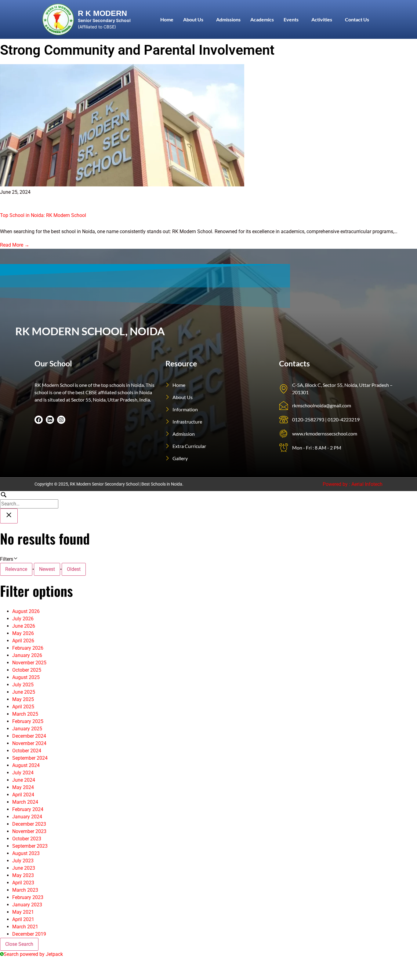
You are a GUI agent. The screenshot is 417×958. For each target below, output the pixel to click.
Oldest (74, 569)
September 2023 (30, 846)
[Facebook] (38, 420)
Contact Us (357, 19)
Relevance (16, 569)
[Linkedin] (50, 420)
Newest (47, 569)
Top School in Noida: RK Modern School (43, 215)
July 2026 (23, 619)
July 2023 (23, 861)
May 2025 (23, 699)
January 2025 (27, 729)
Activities (321, 19)
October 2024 (26, 751)
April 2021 (23, 919)
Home (166, 19)
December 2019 (29, 934)
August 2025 (26, 677)
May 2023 (23, 875)
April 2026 (23, 641)
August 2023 (26, 853)
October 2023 (26, 839)
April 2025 (23, 707)
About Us (193, 19)
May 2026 (23, 633)
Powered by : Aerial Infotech (353, 484)
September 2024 (30, 758)
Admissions (228, 19)
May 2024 (23, 787)
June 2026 (23, 626)
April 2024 (23, 795)
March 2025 (25, 714)
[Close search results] (9, 515)
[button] (194, 19)
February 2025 (27, 721)
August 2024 (26, 765)
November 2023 (29, 831)
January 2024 (27, 817)
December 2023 (29, 824)
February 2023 (27, 897)
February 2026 (27, 648)
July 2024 (23, 773)
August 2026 (26, 611)
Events (291, 19)
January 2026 (27, 655)
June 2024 (23, 780)
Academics (262, 19)
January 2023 (27, 905)
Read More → (14, 245)
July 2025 (23, 685)
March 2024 (25, 802)
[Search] (29, 499)
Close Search (19, 944)
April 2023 (23, 883)
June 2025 (23, 692)
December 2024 (29, 736)
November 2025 (29, 663)
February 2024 (27, 809)
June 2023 (23, 868)
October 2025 (26, 670)
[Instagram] (61, 420)
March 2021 (25, 927)
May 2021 (23, 912)
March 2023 (25, 890)
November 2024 (29, 743)
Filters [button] (15, 559)
